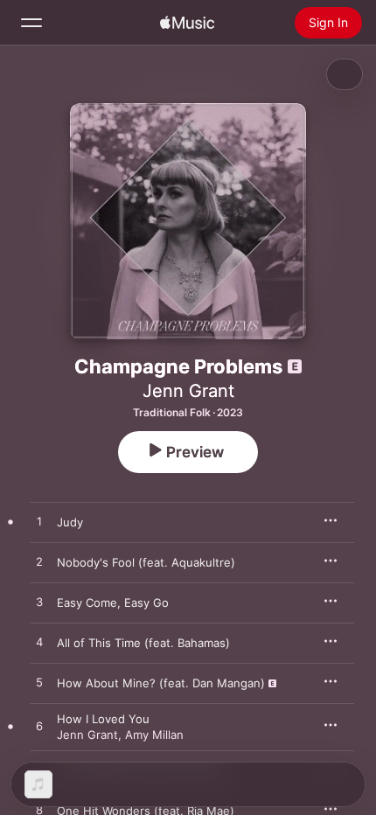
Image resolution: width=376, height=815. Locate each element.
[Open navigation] (31, 22)
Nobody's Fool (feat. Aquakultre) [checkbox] (146, 562)
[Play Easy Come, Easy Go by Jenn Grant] (39, 602)
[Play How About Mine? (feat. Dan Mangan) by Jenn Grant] (39, 683)
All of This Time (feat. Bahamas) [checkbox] (143, 643)
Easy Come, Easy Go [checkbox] (113, 603)
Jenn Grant (188, 390)
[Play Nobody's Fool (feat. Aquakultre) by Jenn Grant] (39, 562)
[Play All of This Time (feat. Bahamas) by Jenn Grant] (39, 643)
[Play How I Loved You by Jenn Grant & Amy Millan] (39, 727)
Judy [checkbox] (70, 522)
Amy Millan (154, 735)
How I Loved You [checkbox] (103, 719)
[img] (187, 23)
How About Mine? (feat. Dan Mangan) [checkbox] (161, 683)
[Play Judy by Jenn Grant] (39, 522)
